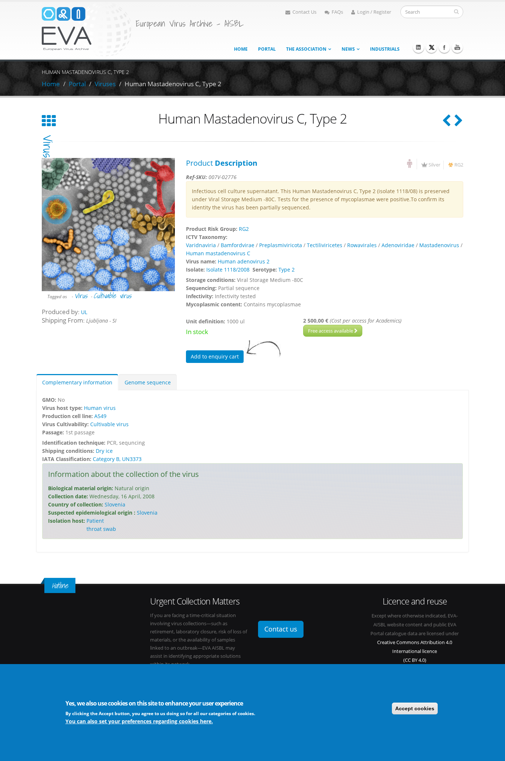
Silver (434, 165)
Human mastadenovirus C (218, 253)
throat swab (101, 528)
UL (84, 312)
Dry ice (104, 450)
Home (241, 49)
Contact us (280, 628)
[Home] (87, 29)
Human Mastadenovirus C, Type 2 (173, 84)
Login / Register (374, 12)
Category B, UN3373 (117, 458)
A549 (100, 416)
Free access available (331, 330)
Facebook (444, 47)
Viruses (105, 84)
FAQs (337, 12)
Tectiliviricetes (324, 245)
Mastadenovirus (439, 245)
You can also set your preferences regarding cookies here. (139, 721)
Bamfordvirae (237, 245)
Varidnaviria (201, 245)
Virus (80, 295)
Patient (95, 520)
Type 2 (286, 269)
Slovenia (115, 504)
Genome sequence (148, 382)
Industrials (385, 49)
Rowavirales (362, 245)
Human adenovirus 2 (244, 261)
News (348, 49)
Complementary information (77, 382)
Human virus (100, 407)
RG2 (458, 165)
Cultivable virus (112, 295)
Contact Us (304, 12)
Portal (267, 49)
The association (306, 49)
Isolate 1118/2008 (228, 269)
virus (48, 146)
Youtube (457, 47)
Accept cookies (414, 708)
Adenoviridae (398, 245)
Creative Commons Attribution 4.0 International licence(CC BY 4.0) (414, 651)
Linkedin (418, 47)
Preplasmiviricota (280, 245)
